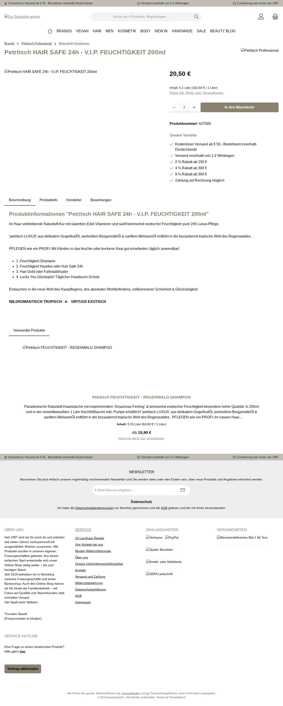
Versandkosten (131, 693)
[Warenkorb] (274, 16)
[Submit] (182, 490)
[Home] (50, 31)
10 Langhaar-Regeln (89, 538)
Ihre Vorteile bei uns (89, 544)
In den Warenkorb (239, 107)
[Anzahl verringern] (174, 107)
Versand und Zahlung (90, 576)
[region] (82, 116)
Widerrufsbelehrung (89, 583)
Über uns (81, 557)
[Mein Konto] (261, 16)
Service (83, 530)
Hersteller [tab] (74, 200)
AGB (164, 508)
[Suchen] (196, 16)
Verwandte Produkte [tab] (29, 330)
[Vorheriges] (16, 392)
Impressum (83, 602)
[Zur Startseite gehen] (22, 16)
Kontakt (80, 570)
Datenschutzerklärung (90, 589)
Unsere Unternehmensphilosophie (99, 564)
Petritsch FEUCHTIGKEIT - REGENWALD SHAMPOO (141, 397)
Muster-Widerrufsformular (93, 551)
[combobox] (141, 16)
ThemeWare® (177, 697)
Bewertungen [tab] (100, 200)
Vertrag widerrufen (22, 669)
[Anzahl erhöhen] (194, 107)
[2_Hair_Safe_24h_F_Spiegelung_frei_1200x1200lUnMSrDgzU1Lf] (82, 116)
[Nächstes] (266, 392)
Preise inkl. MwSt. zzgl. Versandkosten (196, 93)
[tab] (19, 200)
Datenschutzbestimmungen (94, 508)
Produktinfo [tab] (48, 200)
